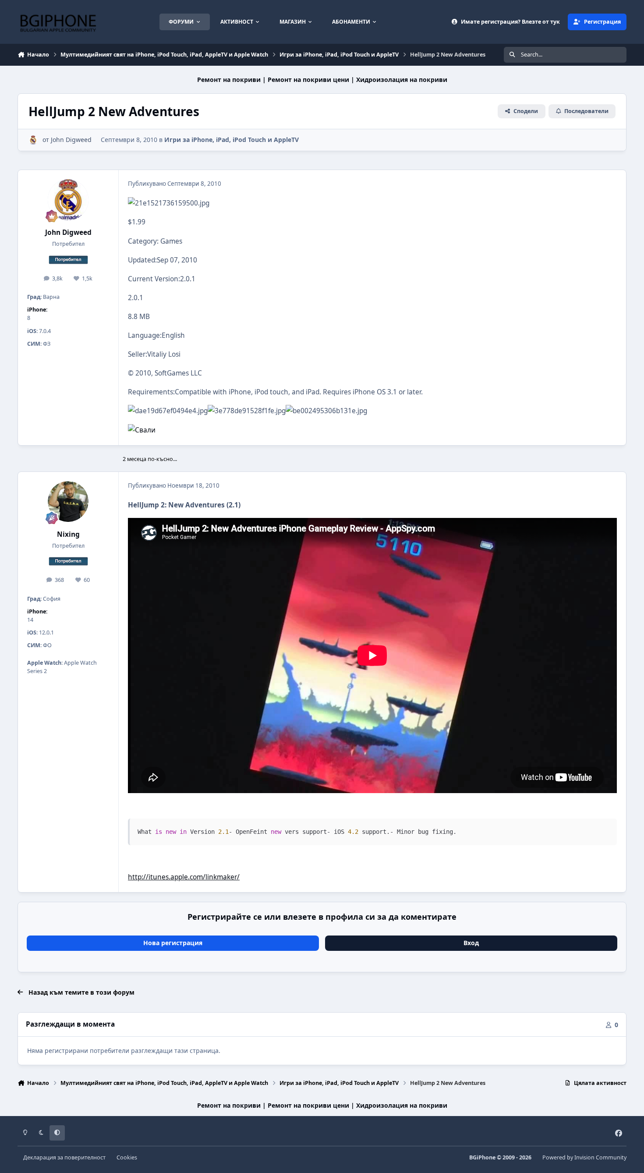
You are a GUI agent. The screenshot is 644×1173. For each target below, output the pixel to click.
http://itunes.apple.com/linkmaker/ (184, 877)
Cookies (127, 1157)
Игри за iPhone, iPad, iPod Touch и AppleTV (231, 139)
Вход (471, 943)
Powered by (584, 1157)
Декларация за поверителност (64, 1157)
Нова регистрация (172, 943)
